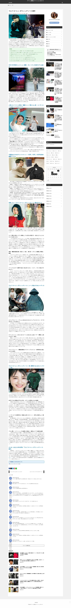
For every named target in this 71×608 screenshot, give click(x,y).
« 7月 (48, 180)
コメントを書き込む (26, 545)
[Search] (62, 2)
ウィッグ (49, 32)
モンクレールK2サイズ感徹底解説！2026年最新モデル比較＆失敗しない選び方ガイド (32, 574)
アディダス (52, 161)
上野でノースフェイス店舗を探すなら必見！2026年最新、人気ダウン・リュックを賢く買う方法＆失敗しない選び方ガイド (32, 560)
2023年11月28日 (15, 522)
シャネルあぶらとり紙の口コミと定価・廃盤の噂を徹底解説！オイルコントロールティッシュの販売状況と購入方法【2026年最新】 (58, 66)
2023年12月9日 (15, 516)
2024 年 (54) (49, 193)
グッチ (48, 161)
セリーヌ (60, 159)
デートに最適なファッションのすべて (35, 0)
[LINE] (16, 468)
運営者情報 (10, 2)
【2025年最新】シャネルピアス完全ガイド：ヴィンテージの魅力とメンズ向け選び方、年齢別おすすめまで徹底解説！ (58, 118)
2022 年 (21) (49, 198)
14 (56, 174)
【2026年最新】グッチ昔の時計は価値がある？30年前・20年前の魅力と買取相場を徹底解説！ (58, 82)
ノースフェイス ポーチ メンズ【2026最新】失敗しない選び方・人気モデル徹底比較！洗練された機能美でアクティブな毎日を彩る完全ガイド (32, 581)
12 (25, 13)
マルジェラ (52, 163)
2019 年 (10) (49, 206)
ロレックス (55, 159)
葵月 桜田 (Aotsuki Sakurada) (17, 13)
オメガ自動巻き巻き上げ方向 (58, 125)
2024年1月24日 (15, 482)
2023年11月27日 (15, 529)
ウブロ (48, 163)
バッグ (49, 34)
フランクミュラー (49, 159)
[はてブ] (13, 468)
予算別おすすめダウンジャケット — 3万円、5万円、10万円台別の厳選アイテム (24, 54)
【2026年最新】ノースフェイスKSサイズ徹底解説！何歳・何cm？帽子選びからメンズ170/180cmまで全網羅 (32, 567)
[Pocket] (14, 468)
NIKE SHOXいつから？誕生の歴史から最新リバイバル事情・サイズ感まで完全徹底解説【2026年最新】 (58, 75)
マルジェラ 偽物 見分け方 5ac (58, 110)
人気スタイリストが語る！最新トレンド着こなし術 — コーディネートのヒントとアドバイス (26, 52)
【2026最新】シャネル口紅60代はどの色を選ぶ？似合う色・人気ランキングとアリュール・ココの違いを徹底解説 (58, 91)
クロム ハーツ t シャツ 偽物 (51, 52)
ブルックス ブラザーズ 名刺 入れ (58, 131)
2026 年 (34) (49, 188)
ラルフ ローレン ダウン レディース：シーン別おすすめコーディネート (22, 57)
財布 (48, 43)
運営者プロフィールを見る (54, 22)
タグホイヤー (58, 161)
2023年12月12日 (15, 510)
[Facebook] (9, 468)
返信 (18, 477)
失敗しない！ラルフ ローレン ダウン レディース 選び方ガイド (21, 55)
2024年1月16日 (15, 487)
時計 (48, 39)
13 (54, 174)
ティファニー (58, 163)
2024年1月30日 (15, 477)
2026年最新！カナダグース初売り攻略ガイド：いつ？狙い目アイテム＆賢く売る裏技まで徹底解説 (32, 553)
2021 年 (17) (49, 201)
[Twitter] (11, 468)
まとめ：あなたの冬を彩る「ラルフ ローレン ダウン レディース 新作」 (22, 60)
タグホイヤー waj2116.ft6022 (57, 137)
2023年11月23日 (15, 534)
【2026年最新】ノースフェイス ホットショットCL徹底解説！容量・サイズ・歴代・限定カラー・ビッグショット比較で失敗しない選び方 (32, 588)
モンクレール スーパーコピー (51, 53)
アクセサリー (50, 30)
